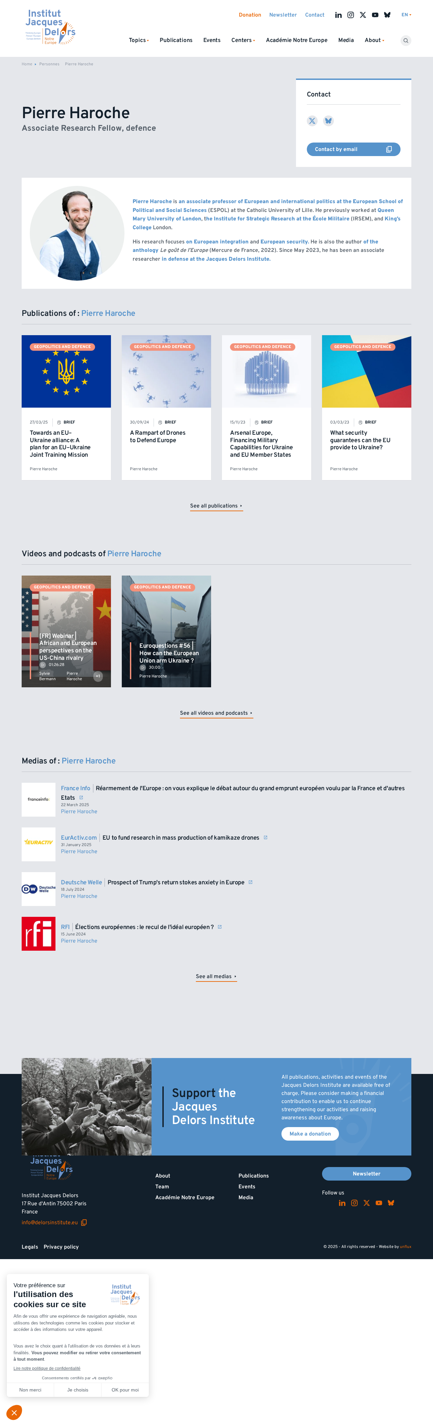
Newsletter (283, 15)
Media (346, 40)
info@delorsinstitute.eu (54, 1222)
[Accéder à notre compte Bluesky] (387, 15)
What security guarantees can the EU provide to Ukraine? (360, 440)
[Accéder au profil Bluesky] (328, 120)
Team (162, 1186)
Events (212, 40)
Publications (176, 40)
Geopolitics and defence (62, 347)
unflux (405, 1247)
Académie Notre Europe (296, 40)
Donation (250, 15)
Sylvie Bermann (47, 676)
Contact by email (358, 149)
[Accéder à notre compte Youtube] (375, 15)
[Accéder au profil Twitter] (312, 120)
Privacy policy (61, 1247)
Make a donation (310, 1134)
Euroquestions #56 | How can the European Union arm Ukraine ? (169, 653)
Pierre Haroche (43, 469)
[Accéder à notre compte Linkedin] (338, 15)
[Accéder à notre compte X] (363, 15)
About (162, 1176)
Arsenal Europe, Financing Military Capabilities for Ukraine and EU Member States (261, 444)
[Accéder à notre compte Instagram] (350, 15)
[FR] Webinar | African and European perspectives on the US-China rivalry (68, 647)
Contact (314, 15)
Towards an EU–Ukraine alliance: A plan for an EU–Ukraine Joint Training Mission (60, 444)
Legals (30, 1247)
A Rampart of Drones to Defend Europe (157, 437)
